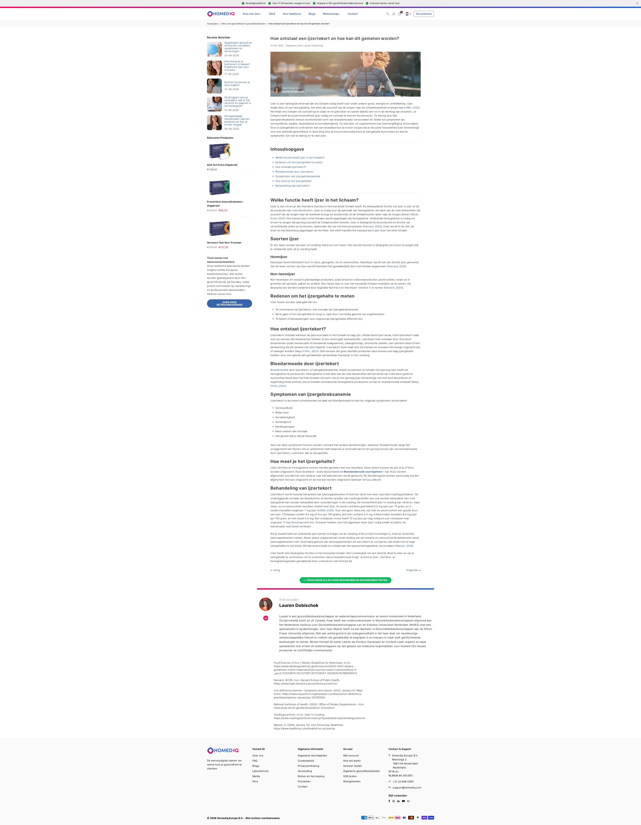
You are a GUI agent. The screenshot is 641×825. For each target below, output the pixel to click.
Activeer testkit (352, 765)
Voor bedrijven (292, 13)
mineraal (290, 206)
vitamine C (364, 287)
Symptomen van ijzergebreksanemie (297, 176)
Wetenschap (331, 13)
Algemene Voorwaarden (312, 755)
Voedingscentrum (302, 522)
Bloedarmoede (279, 369)
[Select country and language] (408, 14)
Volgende (412, 570)
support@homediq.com (407, 787)
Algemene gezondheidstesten (361, 771)
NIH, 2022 (413, 107)
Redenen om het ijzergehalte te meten (299, 162)
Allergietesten (352, 781)
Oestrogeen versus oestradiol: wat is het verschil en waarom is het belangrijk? (237, 101)
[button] (400, 14)
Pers (255, 781)
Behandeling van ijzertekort (292, 185)
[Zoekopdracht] (388, 14)
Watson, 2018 (404, 545)
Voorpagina (212, 23)
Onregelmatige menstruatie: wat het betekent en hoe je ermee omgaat (237, 120)
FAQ (254, 760)
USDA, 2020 (325, 510)
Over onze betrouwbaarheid (230, 303)
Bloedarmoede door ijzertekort (294, 171)
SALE (272, 13)
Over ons (257, 755)
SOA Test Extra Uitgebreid (222, 164)
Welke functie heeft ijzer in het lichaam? (300, 157)
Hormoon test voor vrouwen (224, 242)
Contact (353, 13)
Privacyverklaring (308, 765)
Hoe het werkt (352, 760)
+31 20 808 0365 (403, 781)
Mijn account (351, 755)
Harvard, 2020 (372, 226)
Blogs (312, 13)
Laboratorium (260, 771)
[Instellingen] (394, 14)
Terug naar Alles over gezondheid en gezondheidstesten (346, 580)
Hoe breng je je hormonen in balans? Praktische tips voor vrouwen (237, 65)
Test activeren (424, 13)
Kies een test (251, 13)
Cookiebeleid (306, 760)
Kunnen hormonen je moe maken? (237, 83)
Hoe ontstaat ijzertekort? (290, 167)
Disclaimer (304, 781)
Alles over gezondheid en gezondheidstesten (243, 23)
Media (256, 776)
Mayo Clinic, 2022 (307, 351)
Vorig (276, 570)
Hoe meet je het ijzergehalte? (293, 181)
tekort (372, 533)
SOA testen (350, 776)
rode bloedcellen (302, 210)
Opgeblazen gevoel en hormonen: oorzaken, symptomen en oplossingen (238, 47)
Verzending (305, 771)
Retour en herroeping (311, 776)
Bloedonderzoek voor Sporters (363, 471)
